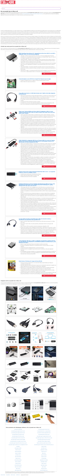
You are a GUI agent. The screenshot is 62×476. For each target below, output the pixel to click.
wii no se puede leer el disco (27, 13)
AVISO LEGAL (13, 474)
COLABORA (8, 474)
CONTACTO (18, 474)
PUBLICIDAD (3, 474)
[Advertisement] (31, 22)
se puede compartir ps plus (38, 13)
